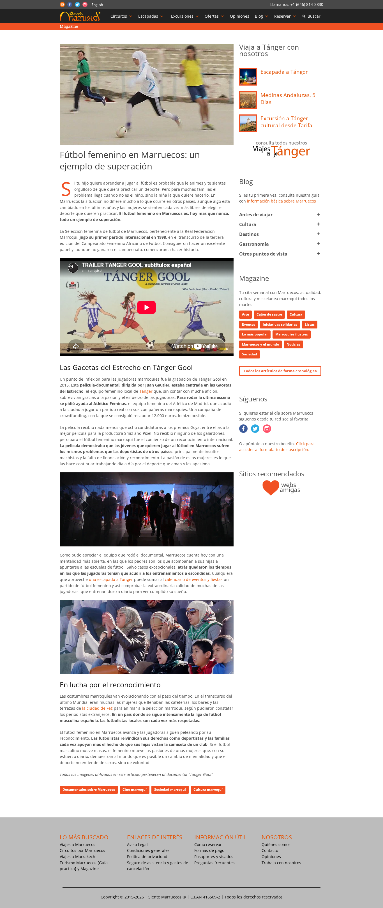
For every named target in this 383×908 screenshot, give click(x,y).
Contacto (270, 850)
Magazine (89, 868)
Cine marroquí (135, 789)
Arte (245, 314)
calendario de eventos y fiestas (194, 579)
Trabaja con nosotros (281, 862)
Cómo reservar (208, 844)
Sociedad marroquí (170, 789)
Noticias (293, 344)
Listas (310, 324)
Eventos (248, 324)
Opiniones (239, 16)
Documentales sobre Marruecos (89, 789)
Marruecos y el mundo (260, 344)
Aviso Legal (137, 844)
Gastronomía (254, 244)
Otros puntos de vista (263, 254)
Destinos (249, 234)
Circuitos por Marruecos (82, 850)
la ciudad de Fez (97, 708)
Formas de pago (209, 850)
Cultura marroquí (208, 789)
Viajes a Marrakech (77, 856)
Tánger (146, 391)
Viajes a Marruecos (77, 844)
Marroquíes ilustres (291, 334)
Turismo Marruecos (78, 862)
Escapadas (148, 16)
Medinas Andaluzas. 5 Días (287, 98)
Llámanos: (280, 4)
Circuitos (118, 16)
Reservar (282, 16)
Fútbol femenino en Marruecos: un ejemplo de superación (130, 160)
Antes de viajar (256, 215)
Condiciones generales (148, 850)
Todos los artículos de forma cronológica (280, 370)
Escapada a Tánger (284, 71)
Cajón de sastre (269, 314)
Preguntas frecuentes (214, 862)
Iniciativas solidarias (280, 324)
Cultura (247, 224)
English (97, 4)
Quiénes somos (276, 844)
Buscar (314, 16)
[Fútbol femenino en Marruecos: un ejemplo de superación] (147, 94)
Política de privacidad (147, 856)
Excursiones (182, 16)
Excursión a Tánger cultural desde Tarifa (286, 122)
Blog (259, 16)
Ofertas (212, 16)
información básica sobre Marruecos (281, 201)
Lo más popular (255, 334)
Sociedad (249, 354)
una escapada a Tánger (111, 579)
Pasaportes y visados (213, 856)
